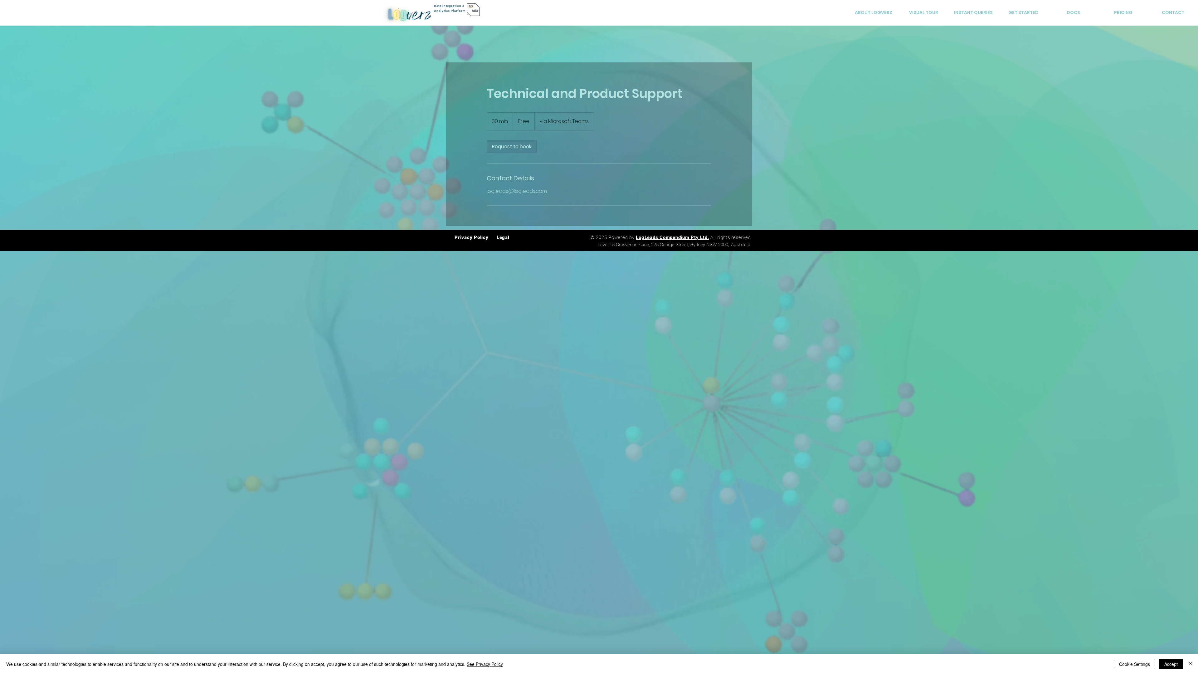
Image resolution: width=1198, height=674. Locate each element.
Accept (1171, 664)
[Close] (1190, 664)
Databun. (581, 381)
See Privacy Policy (485, 664)
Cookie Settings (1134, 664)
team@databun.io (677, 360)
